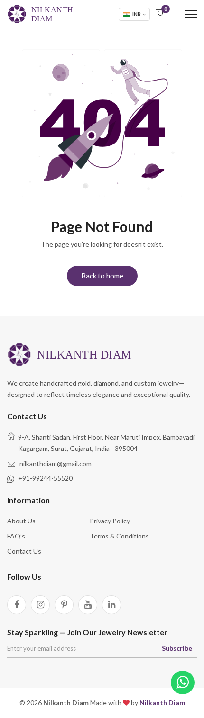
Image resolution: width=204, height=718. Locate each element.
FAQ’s (16, 536)
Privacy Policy (110, 521)
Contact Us (24, 551)
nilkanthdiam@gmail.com (55, 463)
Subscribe (177, 648)
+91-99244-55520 (45, 478)
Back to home (102, 275)
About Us (21, 521)
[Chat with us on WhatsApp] (182, 683)
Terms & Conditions (119, 536)
